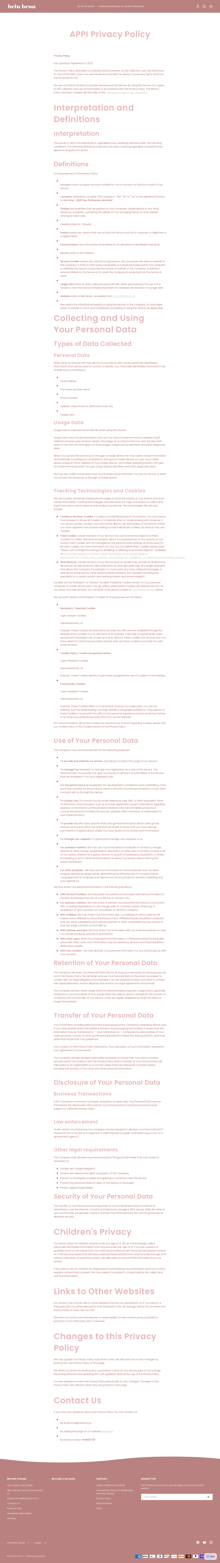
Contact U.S (13, 1503)
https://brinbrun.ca (124, 296)
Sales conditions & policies (110, 1485)
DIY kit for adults (86, 6)
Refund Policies (104, 1503)
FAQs (99, 1508)
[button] (211, 6)
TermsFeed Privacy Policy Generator (127, 92)
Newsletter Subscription (19, 1513)
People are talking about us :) (23, 1498)
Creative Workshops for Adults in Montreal (121, 6)
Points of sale (14, 1508)
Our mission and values (20, 1485)
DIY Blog (11, 1518)
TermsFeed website (143, 589)
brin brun (19, 1556)
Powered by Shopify (35, 1556)
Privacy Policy (103, 1498)
